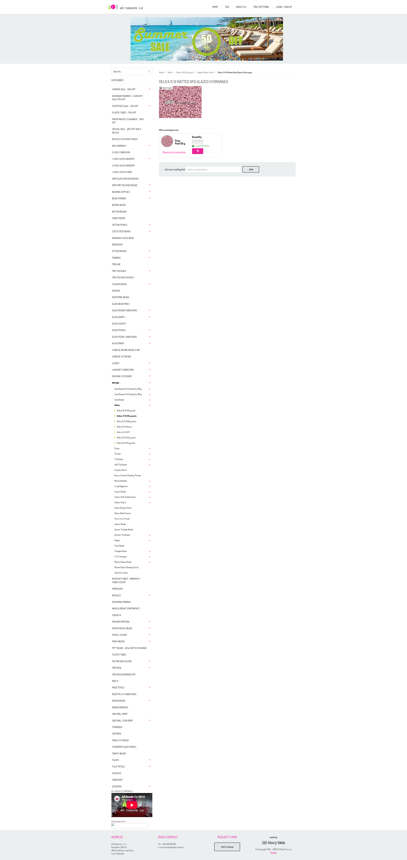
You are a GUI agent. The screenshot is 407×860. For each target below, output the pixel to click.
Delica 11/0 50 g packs (127, 415)
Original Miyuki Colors (205, 72)
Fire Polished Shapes (123, 277)
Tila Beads (118, 459)
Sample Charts (120, 470)
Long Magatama (121, 486)
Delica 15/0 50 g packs (126, 410)
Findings (116, 257)
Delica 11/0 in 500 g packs (125, 139)
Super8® (116, 733)
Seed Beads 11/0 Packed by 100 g (127, 388)
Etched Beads (119, 251)
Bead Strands (119, 198)
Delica (117, 405)
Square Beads (120, 491)
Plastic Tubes (119, 654)
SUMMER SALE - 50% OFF (123, 89)
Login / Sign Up (284, 6)
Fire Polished (119, 270)
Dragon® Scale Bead (123, 238)
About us (241, 6)
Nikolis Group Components (126, 608)
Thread (117, 453)
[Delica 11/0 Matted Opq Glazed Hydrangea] (180, 102)
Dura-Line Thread (122, 518)
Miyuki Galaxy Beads (122, 562)
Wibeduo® (117, 779)
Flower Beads (119, 284)
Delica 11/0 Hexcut (124, 426)
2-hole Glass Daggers (123, 165)
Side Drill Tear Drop (122, 720)
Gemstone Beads (120, 297)
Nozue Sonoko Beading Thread (127, 475)
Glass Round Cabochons (124, 310)
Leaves (115, 363)
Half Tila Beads (120, 464)
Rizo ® (115, 680)
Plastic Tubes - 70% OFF (124, 112)
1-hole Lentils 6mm (122, 172)
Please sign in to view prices (174, 152)
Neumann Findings (121, 601)
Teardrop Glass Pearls (124, 746)
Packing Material (121, 621)
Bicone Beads (119, 204)
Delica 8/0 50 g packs (126, 443)
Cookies (273, 852)
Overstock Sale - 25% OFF (125, 106)
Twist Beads (119, 545)
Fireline (116, 264)
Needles (116, 595)
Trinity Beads (119, 753)
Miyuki (115, 382)
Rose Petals (118, 687)
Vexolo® (116, 773)
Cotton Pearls (119, 224)
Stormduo (117, 727)
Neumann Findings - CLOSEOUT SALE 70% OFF (127, 97)
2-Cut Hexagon (120, 556)
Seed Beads (119, 399)
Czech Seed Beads (121, 231)
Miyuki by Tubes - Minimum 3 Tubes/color (126, 580)
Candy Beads (118, 218)
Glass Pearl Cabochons (124, 336)
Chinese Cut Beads (121, 356)
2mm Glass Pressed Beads (125, 178)
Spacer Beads (120, 524)
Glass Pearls (119, 330)
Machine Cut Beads (122, 376)
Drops (117, 448)
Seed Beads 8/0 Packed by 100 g (128, 394)
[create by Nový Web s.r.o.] (273, 842)
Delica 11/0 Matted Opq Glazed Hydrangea (235, 72)
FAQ (227, 6)
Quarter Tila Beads (122, 534)
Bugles (117, 540)
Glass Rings (118, 343)
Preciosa (116, 667)
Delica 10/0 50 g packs (126, 437)
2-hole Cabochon (121, 152)
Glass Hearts (119, 323)
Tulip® (115, 760)
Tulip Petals (118, 766)
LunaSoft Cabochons (123, 369)
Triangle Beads (120, 551)
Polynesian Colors (122, 661)
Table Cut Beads (120, 740)
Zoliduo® (117, 786)
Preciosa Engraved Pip (123, 674)
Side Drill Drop (120, 713)
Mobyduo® (117, 588)
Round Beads (118, 700)
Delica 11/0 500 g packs (126, 421)
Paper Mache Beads (122, 628)
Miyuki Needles (120, 480)
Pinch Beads (118, 641)
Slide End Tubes (121, 572)
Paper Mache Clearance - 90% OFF (128, 121)
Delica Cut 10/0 (123, 432)
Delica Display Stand (122, 507)
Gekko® (116, 290)
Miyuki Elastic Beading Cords (126, 567)
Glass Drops (118, 317)
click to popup (227, 846)
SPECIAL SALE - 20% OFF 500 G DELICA (126, 131)
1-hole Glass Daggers (123, 158)
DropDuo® (117, 244)
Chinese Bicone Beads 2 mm (126, 350)
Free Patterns (261, 6)
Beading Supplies (121, 191)
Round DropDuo (120, 707)
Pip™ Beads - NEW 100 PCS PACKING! (129, 648)
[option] (206, 39)
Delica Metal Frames (122, 513)
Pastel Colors (119, 634)
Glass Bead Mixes (121, 303)
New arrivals (119, 145)
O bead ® (116, 615)
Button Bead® (119, 211)
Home (215, 6)
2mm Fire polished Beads (124, 185)
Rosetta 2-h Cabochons (124, 694)
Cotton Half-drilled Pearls (125, 497)
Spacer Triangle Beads (123, 529)
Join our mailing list (175, 169)
